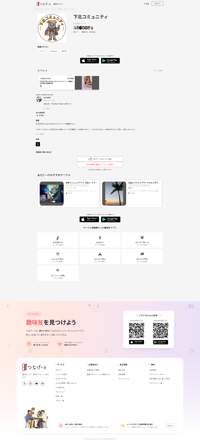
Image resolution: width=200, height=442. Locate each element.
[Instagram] (30, 383)
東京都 (60, 9)
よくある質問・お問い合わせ (66, 383)
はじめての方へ (62, 378)
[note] (42, 383)
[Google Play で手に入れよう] (160, 342)
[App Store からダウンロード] (136, 342)
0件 (78, 32)
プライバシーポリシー (157, 374)
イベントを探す (61, 374)
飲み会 (64, 51)
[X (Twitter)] (24, 383)
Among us (53, 51)
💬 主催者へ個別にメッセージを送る (100, 164)
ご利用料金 (60, 387)
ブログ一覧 (60, 400)
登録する (170, 426)
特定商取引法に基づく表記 (159, 378)
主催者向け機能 (93, 370)
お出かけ (47, 9)
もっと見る (158, 70)
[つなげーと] (34, 367)
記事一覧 (59, 396)
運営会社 (121, 370)
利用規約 (152, 370)
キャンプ (54, 9)
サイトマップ (60, 392)
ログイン (158, 3)
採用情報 (121, 374)
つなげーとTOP (38, 9)
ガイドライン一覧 (155, 383)
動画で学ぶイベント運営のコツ (98, 374)
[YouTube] (36, 383)
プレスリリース (123, 378)
